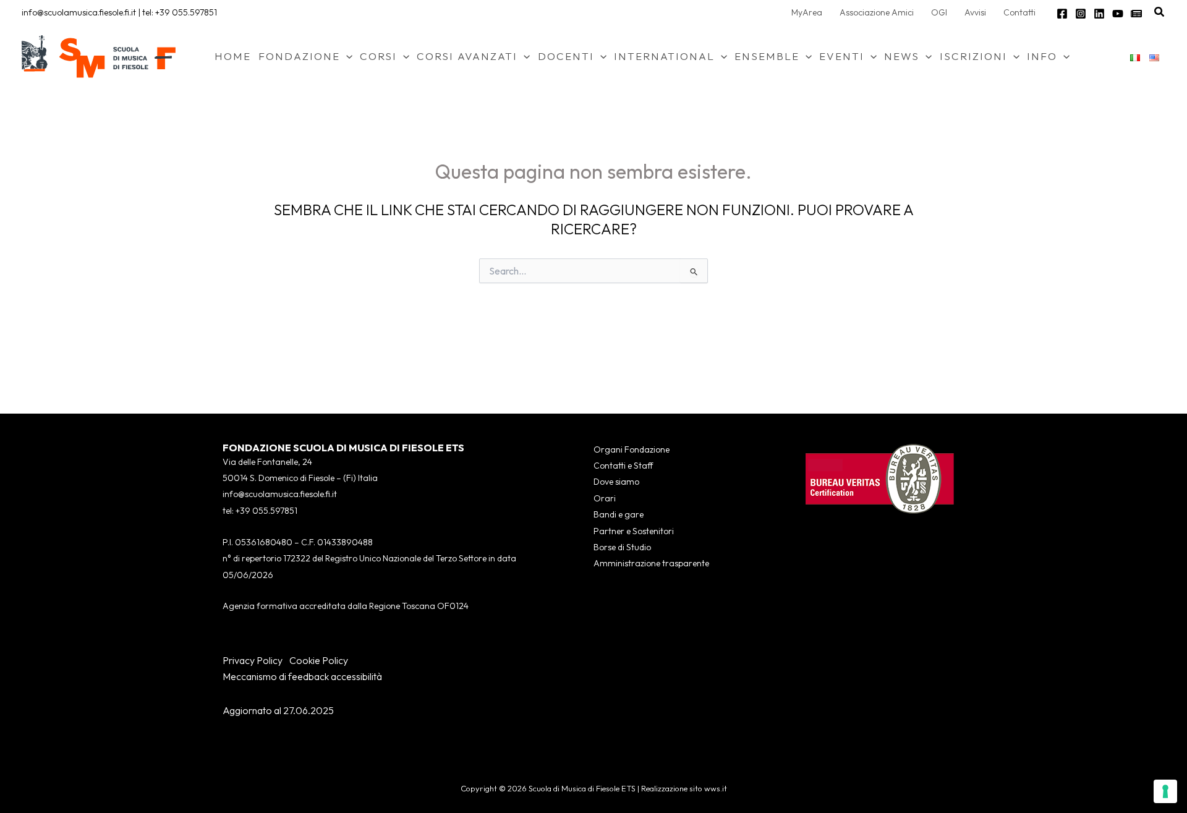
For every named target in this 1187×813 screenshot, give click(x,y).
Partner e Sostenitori (634, 531)
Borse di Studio (622, 547)
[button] (1159, 12)
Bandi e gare (619, 514)
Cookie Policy (318, 660)
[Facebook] (1062, 13)
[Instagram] (1080, 13)
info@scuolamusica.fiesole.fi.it (79, 12)
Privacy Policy (253, 660)
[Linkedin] (1099, 13)
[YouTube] (1117, 13)
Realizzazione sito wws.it (684, 788)
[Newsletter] (1136, 13)
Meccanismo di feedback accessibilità (302, 676)
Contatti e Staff (623, 465)
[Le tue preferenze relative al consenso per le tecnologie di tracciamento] (1165, 791)
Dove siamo (616, 481)
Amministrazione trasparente (651, 563)
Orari (605, 498)
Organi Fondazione (632, 449)
